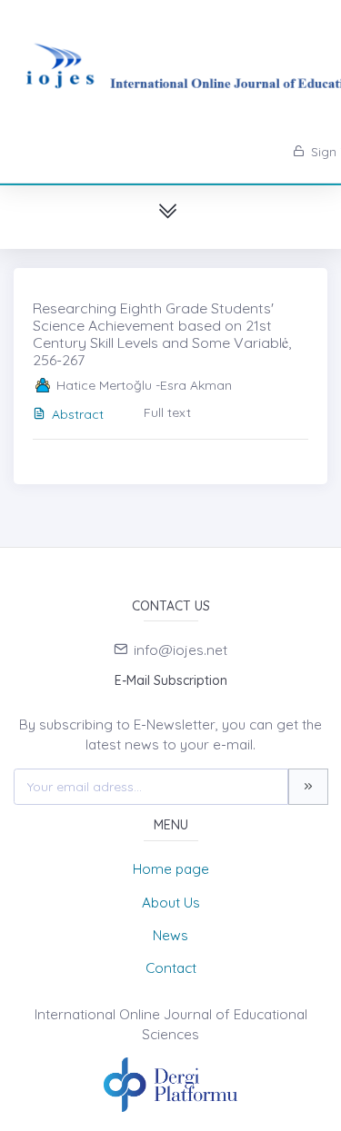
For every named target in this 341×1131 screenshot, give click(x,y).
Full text (167, 412)
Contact (170, 968)
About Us (171, 902)
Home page (171, 869)
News (170, 935)
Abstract (78, 414)
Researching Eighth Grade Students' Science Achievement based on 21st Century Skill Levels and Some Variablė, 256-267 (162, 334)
